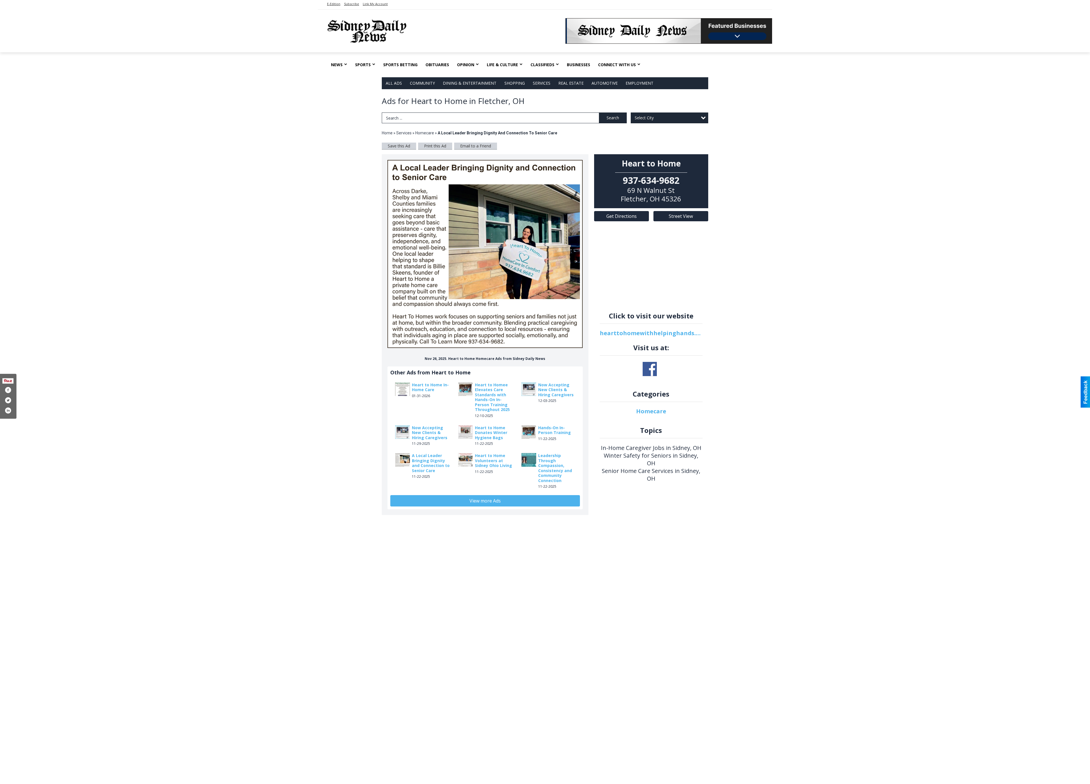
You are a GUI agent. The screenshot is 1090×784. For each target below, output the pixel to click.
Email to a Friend (475, 146)
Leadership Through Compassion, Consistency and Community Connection (555, 468)
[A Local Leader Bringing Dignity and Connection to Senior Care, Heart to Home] (485, 254)
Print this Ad (435, 146)
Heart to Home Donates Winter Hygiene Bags (491, 432)
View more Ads (485, 501)
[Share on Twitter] (8, 400)
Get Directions (621, 216)
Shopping (514, 83)
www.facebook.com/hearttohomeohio (650, 369)
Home (387, 133)
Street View (681, 216)
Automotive (605, 83)
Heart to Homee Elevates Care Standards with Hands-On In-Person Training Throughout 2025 (492, 397)
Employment (639, 83)
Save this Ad (399, 146)
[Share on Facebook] (8, 390)
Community (422, 83)
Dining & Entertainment (469, 83)
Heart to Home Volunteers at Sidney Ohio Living (493, 460)
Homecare (424, 133)
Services (541, 83)
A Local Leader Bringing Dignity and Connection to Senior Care (431, 463)
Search (613, 117)
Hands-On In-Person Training (554, 430)
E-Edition (333, 4)
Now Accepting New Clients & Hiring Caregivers (556, 389)
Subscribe (351, 4)
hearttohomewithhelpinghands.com (651, 333)
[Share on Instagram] (8, 410)
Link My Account (375, 4)
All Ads (394, 83)
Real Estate (571, 83)
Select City (644, 117)
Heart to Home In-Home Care (430, 387)
